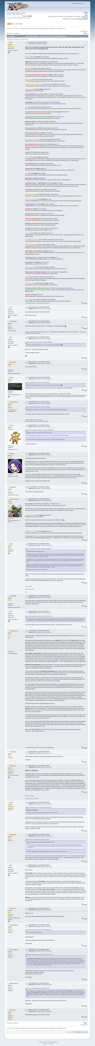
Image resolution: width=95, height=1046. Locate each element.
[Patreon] (9, 777)
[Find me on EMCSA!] (9, 396)
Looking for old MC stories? (84, 17)
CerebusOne (14, 631)
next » (86, 31)
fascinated (13, 362)
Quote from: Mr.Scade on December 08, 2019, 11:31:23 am (38, 807)
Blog (26, 591)
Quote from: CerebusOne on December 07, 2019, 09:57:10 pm (39, 954)
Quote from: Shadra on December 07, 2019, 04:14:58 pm (38, 548)
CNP (11, 544)
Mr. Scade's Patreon (29, 795)
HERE (77, 331)
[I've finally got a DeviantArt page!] (9, 52)
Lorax (11, 425)
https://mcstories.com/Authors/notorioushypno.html (36, 421)
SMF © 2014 (47, 1042)
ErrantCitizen (14, 402)
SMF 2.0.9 (41, 1042)
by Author (61, 16)
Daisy (11, 377)
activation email (18, 14)
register (24, 12)
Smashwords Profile (29, 589)
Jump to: (68, 1032)
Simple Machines (53, 1042)
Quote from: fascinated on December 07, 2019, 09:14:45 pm (38, 616)
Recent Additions (69, 16)
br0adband (13, 321)
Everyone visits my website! (31, 798)
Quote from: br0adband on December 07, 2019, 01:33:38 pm (38, 342)
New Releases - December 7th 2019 (37, 42)
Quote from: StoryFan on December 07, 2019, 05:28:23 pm (38, 929)
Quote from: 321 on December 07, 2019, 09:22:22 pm (37, 839)
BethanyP (13, 834)
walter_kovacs (14, 499)
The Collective (77, 16)
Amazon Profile (28, 586)
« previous (82, 31)
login (20, 12)
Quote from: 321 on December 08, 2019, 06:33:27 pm (37, 988)
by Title (57, 16)
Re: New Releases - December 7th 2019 (38, 361)
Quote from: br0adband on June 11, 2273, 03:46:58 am (37, 382)
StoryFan (13, 487)
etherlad (12, 1010)
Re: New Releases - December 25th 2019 (39, 377)
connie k (12, 908)
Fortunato (13, 751)
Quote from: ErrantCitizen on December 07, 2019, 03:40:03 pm (39, 430)
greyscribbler (14, 925)
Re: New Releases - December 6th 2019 (38, 307)
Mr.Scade (13, 766)
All (13, 33)
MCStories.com (51, 16)
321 (11, 42)
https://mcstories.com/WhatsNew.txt (70, 53)
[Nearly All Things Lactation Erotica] (9, 553)
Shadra (12, 453)
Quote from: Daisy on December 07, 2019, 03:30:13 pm (37, 406)
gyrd (11, 802)
